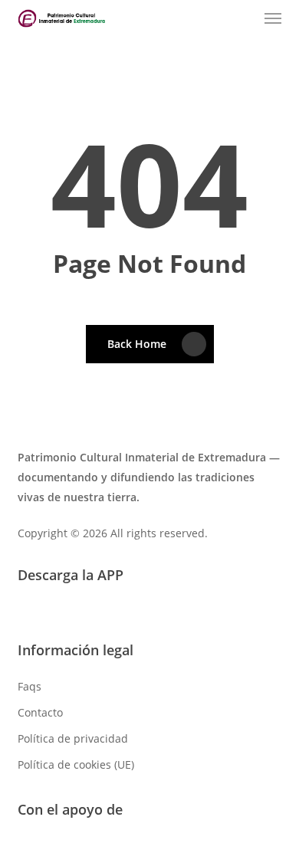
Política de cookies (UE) (76, 764)
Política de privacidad (73, 738)
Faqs (29, 686)
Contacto (40, 712)
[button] (272, 18)
